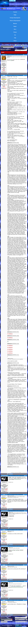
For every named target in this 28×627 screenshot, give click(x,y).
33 (24, 475)
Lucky (4, 75)
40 (23, 600)
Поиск (23, 44)
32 (23, 75)
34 (23, 494)
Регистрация (12, 43)
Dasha (4, 54)
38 (23, 564)
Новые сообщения (5, 44)
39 (24, 581)
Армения (6, 49)
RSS (26, 44)
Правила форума (17, 44)
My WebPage (10, 333)
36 (23, 529)
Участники (12, 44)
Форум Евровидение (4, 616)
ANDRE (10, 49)
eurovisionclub (4, 475)
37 (24, 546)
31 (23, 54)
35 (24, 510)
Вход (17, 43)
